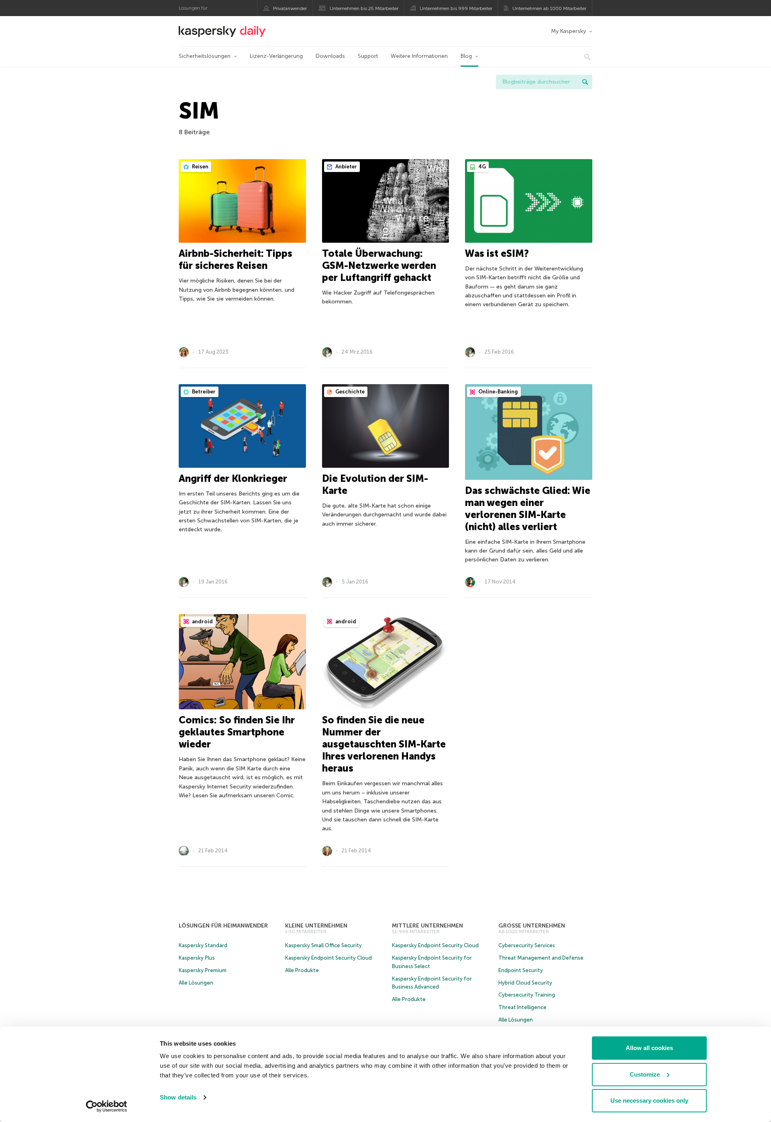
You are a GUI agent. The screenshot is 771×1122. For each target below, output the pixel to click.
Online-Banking (497, 392)
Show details (178, 1097)
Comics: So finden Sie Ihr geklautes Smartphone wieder (237, 732)
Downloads (330, 56)
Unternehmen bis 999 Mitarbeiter (456, 8)
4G (481, 167)
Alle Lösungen (196, 983)
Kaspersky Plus (197, 958)
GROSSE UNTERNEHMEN (531, 925)
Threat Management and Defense (540, 958)
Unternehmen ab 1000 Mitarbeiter (549, 8)
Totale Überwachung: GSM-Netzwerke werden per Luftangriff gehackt (379, 265)
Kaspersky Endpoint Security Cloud (328, 958)
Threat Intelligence (522, 1007)
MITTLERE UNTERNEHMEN (427, 925)
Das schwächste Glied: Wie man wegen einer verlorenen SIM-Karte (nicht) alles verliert (527, 508)
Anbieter (345, 167)
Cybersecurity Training (526, 995)
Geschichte (349, 392)
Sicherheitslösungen (204, 56)
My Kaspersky (568, 31)
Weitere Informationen (419, 56)
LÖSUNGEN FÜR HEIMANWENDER (223, 925)
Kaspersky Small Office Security (323, 945)
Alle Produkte (302, 970)
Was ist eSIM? (497, 253)
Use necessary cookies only (649, 1100)
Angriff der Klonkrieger (233, 478)
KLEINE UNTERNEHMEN (316, 925)
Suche (585, 82)
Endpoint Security (520, 970)
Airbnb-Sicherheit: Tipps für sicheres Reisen (235, 259)
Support (368, 56)
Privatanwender (290, 8)
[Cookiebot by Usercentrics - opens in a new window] (106, 1106)
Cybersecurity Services (526, 945)
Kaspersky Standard (203, 945)
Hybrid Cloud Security (525, 983)
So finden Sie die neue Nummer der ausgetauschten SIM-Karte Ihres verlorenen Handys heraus (384, 744)
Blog (466, 56)
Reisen (199, 167)
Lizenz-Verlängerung (276, 56)
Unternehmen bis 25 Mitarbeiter (364, 8)
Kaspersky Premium (202, 970)
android (202, 621)
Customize (645, 1074)
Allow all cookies (649, 1047)
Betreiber (203, 392)
